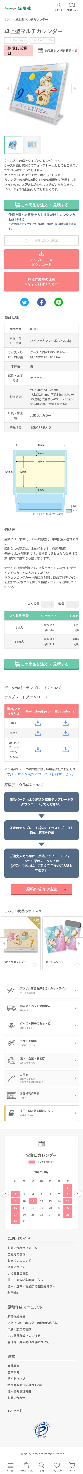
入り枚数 (34, 604)
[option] (41, 94)
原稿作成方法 (16, 1316)
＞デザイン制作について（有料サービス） (44, 774)
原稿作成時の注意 (41, 889)
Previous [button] (8, 88)
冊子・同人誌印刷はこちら (25, 1280)
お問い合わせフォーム (22, 1248)
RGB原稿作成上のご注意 (23, 1335)
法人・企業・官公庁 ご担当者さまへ (31, 1286)
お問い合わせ (16, 1398)
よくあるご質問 (17, 1273)
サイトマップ (16, 1378)
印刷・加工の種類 (19, 1329)
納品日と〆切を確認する (61, 50)
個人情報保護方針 (19, 1391)
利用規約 (13, 1292)
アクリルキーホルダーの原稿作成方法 (32, 1323)
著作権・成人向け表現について (28, 1342)
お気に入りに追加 (46, 240)
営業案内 (13, 1372)
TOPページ (15, 1410)
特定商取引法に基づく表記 (25, 1385)
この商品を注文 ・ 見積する (44, 204)
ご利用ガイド (18, 1238)
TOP (7, 19)
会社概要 (13, 1366)
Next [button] (75, 88)
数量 (61, 604)
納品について (16, 1267)
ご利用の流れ (16, 1254)
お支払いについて (19, 1260)
